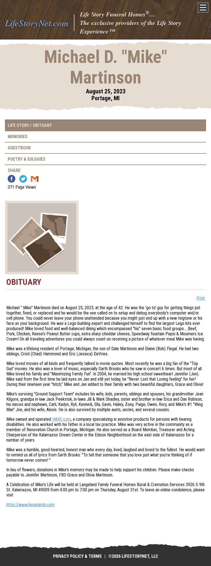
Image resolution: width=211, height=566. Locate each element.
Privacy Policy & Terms (77, 556)
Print (200, 298)
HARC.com (61, 419)
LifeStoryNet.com (36, 23)
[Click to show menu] (203, 7)
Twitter (23, 179)
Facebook (11, 179)
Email (34, 179)
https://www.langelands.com (30, 504)
